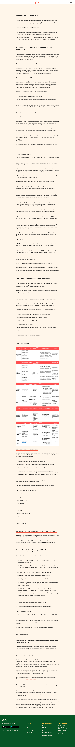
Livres (28, 729)
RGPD (54, 106)
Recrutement (45, 734)
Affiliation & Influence (47, 729)
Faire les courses (6, 2)
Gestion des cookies (63, 733)
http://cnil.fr (33, 629)
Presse (44, 727)
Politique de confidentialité (64, 728)
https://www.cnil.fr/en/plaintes (22, 634)
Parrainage (44, 725)
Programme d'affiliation (47, 730)
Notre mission (30, 725)
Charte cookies (61, 732)
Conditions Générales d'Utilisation (63, 726)
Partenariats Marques (47, 732)
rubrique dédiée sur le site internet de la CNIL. (38, 602)
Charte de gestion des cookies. (31, 678)
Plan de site (29, 732)
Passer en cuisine (18, 2)
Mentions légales (62, 730)
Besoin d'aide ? (30, 730)
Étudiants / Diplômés (47, 735)
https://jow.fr (34, 56)
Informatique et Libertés (29, 106)
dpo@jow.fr (29, 154)
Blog (59, 2)
